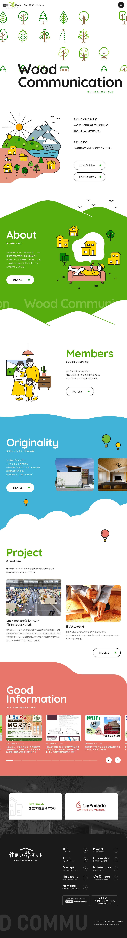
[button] (109, 760)
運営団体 (120, 921)
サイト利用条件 (98, 921)
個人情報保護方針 (110, 921)
